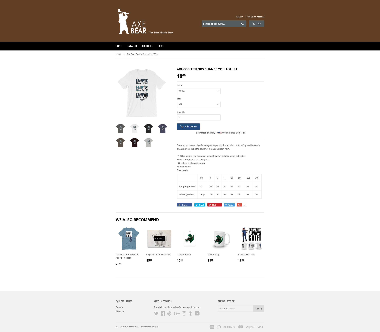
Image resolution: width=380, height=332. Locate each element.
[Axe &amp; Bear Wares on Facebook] (163, 314)
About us (147, 46)
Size (179, 98)
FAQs (160, 46)
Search (119, 307)
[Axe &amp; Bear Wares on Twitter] (156, 314)
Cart (258, 23)
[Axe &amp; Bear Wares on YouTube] (197, 314)
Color (179, 85)
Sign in (239, 16)
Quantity (181, 111)
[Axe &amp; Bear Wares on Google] (177, 314)
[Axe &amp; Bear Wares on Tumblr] (190, 314)
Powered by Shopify (150, 326)
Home (119, 46)
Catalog (132, 46)
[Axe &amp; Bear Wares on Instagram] (184, 314)
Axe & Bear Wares (130, 326)
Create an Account (255, 16)
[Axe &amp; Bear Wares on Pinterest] (169, 314)
